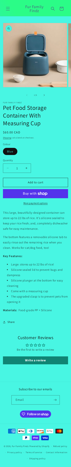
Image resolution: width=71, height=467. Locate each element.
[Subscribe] (55, 400)
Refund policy (60, 446)
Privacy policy (14, 452)
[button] (8, 8)
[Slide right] (44, 95)
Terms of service (34, 452)
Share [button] (11, 322)
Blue (10, 151)
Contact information (56, 452)
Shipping (7, 137)
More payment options (35, 203)
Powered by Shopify (39, 446)
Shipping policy (37, 458)
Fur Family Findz (20, 446)
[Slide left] (26, 95)
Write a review (35, 360)
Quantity (8, 160)
